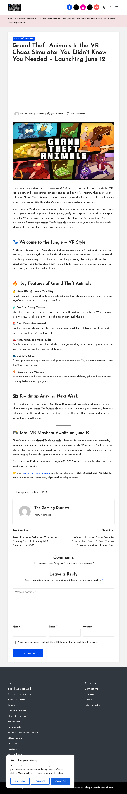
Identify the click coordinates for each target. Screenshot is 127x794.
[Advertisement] (63, 88)
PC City (12, 743)
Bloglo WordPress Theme (99, 787)
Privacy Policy (92, 705)
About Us (90, 683)
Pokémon (13, 749)
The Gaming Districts (51, 508)
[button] (42, 515)
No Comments (78, 114)
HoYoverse (14, 721)
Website (87, 626)
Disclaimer (91, 694)
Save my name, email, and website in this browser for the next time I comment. (58, 642)
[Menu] (117, 7)
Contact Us (91, 688)
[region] (40, 771)
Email (53, 626)
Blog (10, 683)
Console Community (23, 38)
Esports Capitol (17, 699)
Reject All (40, 781)
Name (17, 626)
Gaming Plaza (16, 705)
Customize (20, 781)
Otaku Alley (15, 738)
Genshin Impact (17, 710)
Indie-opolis (14, 727)
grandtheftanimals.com (36, 473)
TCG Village (15, 754)
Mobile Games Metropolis (23, 732)
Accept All (60, 781)
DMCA (89, 699)
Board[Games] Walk (19, 688)
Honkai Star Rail (17, 716)
